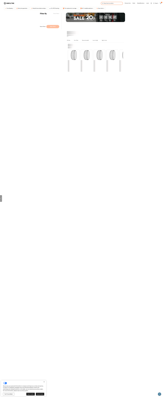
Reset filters (43, 26)
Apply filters (53, 26)
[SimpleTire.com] (9, 3)
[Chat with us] (159, 394)
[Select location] (151, 3)
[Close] (44, 381)
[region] (23, 388)
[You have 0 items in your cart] (160, 3)
